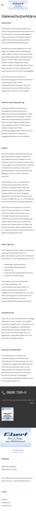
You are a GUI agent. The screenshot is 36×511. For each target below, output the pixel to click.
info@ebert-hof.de (18, 452)
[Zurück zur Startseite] (18, 5)
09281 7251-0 (16, 392)
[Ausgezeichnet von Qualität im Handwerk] (8, 414)
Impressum (6, 502)
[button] (3, 5)
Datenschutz (6, 505)
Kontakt (4, 499)
